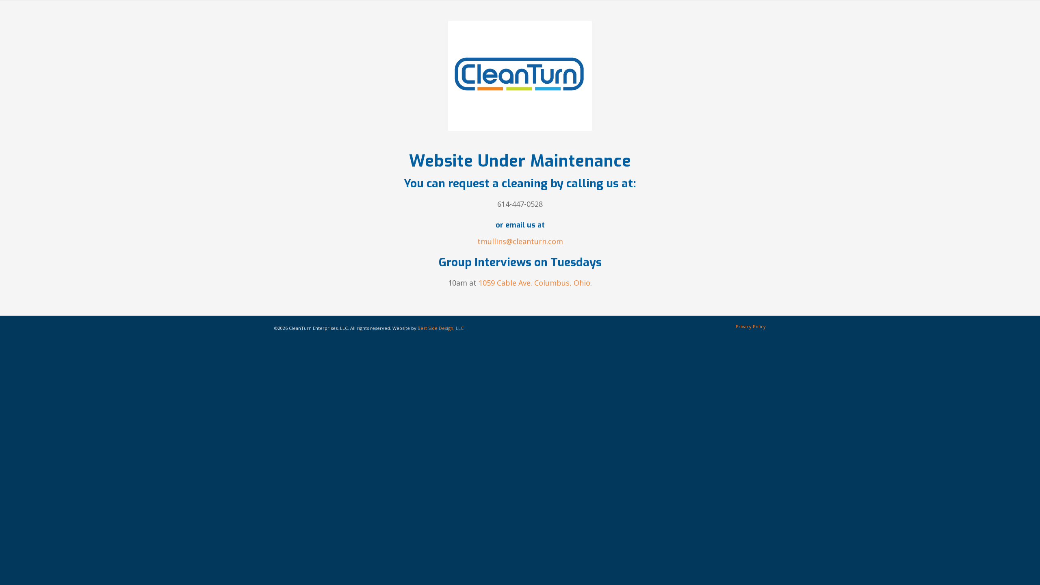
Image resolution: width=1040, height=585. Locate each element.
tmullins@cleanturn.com (520, 241)
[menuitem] (749, 327)
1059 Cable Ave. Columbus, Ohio (534, 283)
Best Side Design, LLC (441, 328)
